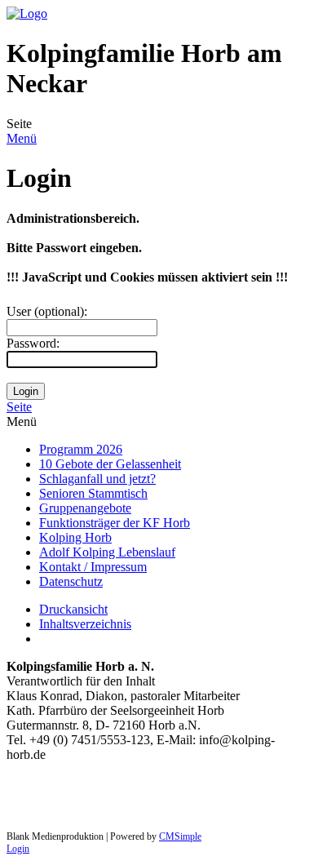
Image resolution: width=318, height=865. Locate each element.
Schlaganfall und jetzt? (97, 479)
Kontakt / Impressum (93, 567)
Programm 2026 (80, 449)
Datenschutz (71, 581)
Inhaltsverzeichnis (85, 624)
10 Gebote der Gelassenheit (110, 464)
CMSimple (180, 836)
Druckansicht (73, 609)
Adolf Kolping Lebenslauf (107, 552)
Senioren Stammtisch (93, 493)
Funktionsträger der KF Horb (114, 523)
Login (18, 848)
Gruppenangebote (85, 508)
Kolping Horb (75, 537)
